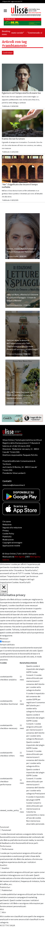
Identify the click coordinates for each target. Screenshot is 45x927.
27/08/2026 (26, 305)
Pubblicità (6, 536)
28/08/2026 (22, 256)
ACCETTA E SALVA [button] (7, 925)
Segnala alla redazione (12, 527)
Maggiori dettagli (26, 579)
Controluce (7, 52)
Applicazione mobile (11, 545)
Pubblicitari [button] (5, 887)
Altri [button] (2, 909)
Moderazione (8, 539)
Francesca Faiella (12, 256)
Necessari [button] (4, 638)
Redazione (7, 524)
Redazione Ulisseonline (14, 305)
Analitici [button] (3, 865)
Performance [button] (5, 846)
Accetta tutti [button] (24, 582)
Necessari (6, 641)
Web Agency (20, 556)
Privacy (5, 530)
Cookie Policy (8, 533)
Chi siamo (6, 521)
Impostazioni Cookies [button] (9, 582)
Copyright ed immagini (12, 542)
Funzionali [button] (4, 827)
